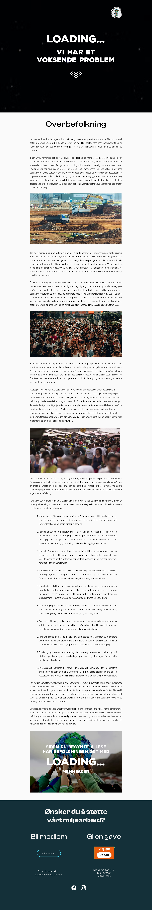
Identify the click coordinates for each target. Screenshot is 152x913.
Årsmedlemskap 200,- (49, 871)
